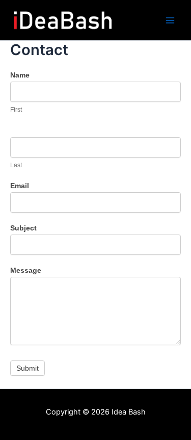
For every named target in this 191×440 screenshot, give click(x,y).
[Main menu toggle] (170, 20)
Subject (23, 228)
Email (19, 186)
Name (20, 75)
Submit (27, 368)
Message (25, 270)
